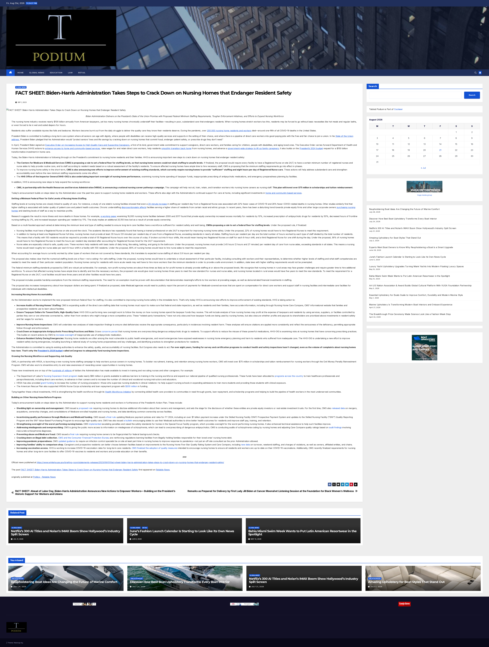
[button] (475, 72)
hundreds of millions (62, 370)
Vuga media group (424, 195)
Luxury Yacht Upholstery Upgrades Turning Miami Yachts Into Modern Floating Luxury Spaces (416, 266)
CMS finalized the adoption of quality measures (154, 448)
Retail (81, 73)
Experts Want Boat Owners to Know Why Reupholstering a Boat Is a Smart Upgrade (411, 247)
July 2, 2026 (376, 587)
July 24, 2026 (138, 587)
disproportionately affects (133, 207)
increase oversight (65, 335)
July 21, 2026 (257, 587)
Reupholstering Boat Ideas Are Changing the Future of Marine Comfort (404, 209)
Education (56, 73)
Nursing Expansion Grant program (60, 376)
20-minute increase (157, 204)
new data (245, 444)
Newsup (17, 643)
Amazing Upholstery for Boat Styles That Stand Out (395, 237)
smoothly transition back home (176, 148)
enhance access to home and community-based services (72, 148)
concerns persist (109, 331)
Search (373, 86)
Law (70, 73)
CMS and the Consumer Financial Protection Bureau (83, 437)
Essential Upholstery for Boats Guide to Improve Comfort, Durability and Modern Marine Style (416, 295)
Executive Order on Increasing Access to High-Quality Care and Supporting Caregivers (87, 145)
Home (20, 73)
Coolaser (398, 109)
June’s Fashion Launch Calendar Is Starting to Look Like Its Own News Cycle (182, 532)
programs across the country (289, 376)
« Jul (423, 168)
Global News (36, 73)
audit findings (335, 427)
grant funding (47, 383)
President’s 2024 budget (311, 148)
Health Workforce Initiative (118, 392)
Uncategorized (17, 578)
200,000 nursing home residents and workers (229, 130)
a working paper (109, 216)
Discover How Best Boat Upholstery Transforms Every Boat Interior (403, 218)
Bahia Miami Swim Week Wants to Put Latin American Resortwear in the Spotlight (302, 532)
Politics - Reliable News (44, 477)
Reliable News (163, 469)
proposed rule (85, 408)
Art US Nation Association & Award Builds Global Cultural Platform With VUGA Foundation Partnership (420, 285)
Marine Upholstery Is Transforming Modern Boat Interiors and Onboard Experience (410, 304)
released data (338, 408)
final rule (74, 434)
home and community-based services (284, 193)
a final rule (110, 417)
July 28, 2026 (19, 587)
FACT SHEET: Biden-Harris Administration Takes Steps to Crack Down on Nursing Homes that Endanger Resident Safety (79, 469)
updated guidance (66, 441)
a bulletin (128, 420)
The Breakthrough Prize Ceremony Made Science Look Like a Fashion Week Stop (410, 314)
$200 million (131, 386)
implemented (95, 424)
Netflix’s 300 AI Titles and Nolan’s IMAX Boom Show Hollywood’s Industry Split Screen (65, 532)
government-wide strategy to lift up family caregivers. (253, 148)
